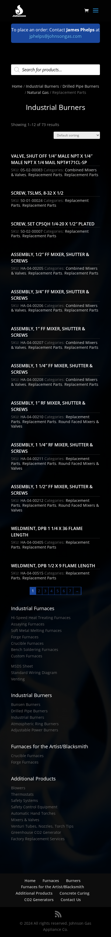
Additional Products (34, 893)
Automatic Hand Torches (33, 813)
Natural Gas (38, 92)
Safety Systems (24, 800)
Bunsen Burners (25, 704)
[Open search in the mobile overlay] (55, 69)
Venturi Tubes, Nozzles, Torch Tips (42, 826)
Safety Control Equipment (34, 806)
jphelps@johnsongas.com (55, 36)
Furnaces (51, 880)
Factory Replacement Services (38, 838)
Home (17, 86)
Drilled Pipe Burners (81, 86)
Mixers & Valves (25, 819)
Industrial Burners (42, 86)
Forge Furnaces (25, 636)
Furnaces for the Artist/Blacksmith (52, 886)
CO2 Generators (39, 899)
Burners (73, 880)
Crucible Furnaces (27, 643)
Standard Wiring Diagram (34, 672)
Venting (18, 679)
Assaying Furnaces (27, 624)
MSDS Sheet (22, 666)
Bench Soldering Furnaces (34, 649)
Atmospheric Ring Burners (35, 723)
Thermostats (22, 794)
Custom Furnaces (26, 655)
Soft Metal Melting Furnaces (36, 630)
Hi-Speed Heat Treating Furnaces (41, 617)
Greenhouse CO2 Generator (36, 832)
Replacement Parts (45, 174)
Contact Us (71, 899)
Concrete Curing (74, 893)
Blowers (18, 787)
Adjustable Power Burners (34, 729)
